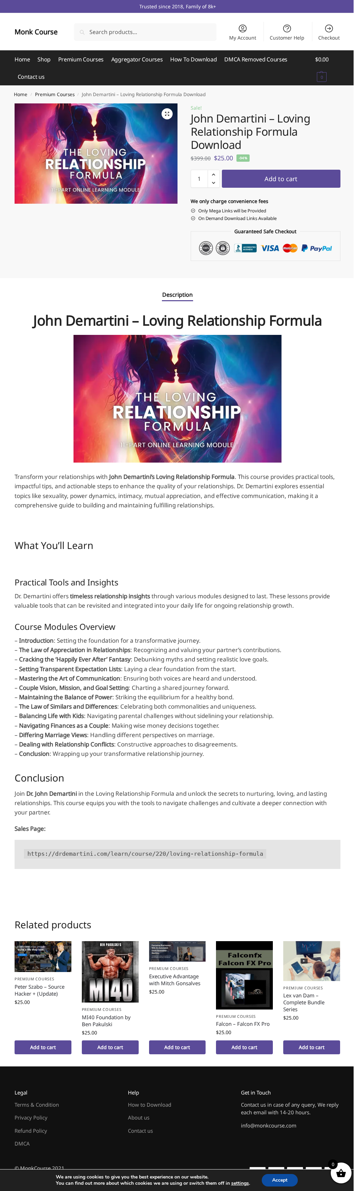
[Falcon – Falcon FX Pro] (244, 975)
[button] (327, 68)
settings (240, 1183)
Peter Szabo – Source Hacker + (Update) (39, 990)
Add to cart (281, 179)
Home (20, 94)
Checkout (329, 37)
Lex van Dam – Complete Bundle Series (303, 1002)
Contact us (140, 1130)
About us (138, 1117)
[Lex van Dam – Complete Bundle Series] (311, 961)
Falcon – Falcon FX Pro (243, 1023)
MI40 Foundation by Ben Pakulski (106, 1021)
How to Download (149, 1104)
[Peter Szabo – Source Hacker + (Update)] (43, 956)
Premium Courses (55, 94)
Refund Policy (31, 1130)
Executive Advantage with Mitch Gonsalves (174, 980)
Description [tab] (177, 294)
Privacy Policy (31, 1117)
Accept (279, 1180)
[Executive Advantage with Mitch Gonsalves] (177, 951)
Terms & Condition (37, 1104)
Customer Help (287, 37)
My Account (242, 37)
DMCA (22, 1143)
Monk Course (36, 31)
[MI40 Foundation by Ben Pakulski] (110, 972)
